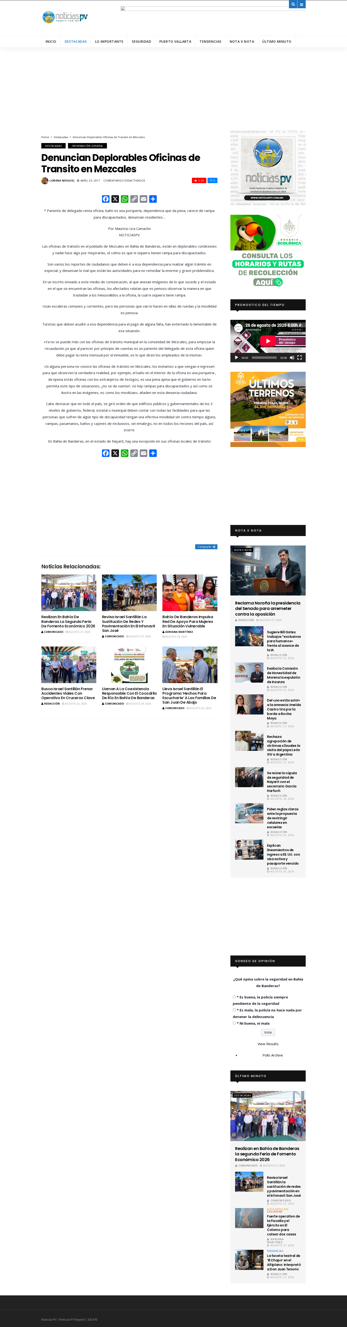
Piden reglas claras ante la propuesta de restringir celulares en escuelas (282, 818)
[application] (268, 341)
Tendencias (210, 41)
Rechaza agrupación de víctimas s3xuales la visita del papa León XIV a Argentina (283, 745)
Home (45, 137)
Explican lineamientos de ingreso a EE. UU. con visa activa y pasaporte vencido (283, 854)
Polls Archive (272, 1055)
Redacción (52, 703)
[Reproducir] (236, 357)
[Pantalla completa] (299, 357)
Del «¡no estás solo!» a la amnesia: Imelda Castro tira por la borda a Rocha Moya (284, 709)
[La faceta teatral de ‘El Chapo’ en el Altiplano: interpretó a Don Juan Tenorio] (249, 1260)
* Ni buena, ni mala (253, 1023)
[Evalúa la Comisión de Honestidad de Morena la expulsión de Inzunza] (249, 673)
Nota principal (277, 1209)
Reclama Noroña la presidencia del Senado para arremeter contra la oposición (267, 608)
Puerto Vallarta (175, 41)
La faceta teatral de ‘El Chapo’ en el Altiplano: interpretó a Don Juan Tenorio (284, 1262)
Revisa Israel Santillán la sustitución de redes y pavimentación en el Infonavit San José (128, 623)
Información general (87, 146)
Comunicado (53, 632)
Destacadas (76, 41)
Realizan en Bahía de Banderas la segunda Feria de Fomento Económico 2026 (68, 621)
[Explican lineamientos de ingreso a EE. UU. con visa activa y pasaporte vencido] (249, 850)
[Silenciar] (292, 357)
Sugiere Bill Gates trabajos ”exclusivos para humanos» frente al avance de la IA (284, 641)
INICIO (51, 41)
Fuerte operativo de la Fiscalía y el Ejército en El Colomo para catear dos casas (283, 1225)
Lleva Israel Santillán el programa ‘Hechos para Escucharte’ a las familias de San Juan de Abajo (189, 695)
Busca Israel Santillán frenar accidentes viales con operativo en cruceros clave (68, 693)
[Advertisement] (173, 95)
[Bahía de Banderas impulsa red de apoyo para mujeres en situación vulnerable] (189, 593)
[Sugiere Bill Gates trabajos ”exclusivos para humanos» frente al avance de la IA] (249, 636)
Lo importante (109, 41)
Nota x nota (242, 41)
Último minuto (276, 41)
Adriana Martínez (179, 632)
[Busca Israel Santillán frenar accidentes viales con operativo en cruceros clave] (68, 665)
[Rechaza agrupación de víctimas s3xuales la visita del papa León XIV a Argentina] (249, 741)
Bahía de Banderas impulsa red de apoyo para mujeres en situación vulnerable (187, 621)
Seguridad (141, 41)
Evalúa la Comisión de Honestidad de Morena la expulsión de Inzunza (283, 675)
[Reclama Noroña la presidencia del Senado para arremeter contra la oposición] (268, 570)
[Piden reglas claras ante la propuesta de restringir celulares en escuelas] (249, 813)
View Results (268, 1043)
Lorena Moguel (62, 180)
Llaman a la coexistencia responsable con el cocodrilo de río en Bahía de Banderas (129, 693)
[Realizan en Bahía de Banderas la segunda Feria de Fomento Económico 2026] (68, 593)
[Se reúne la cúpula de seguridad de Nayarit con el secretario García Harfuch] (249, 777)
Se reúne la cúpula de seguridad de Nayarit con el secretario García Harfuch (282, 782)
